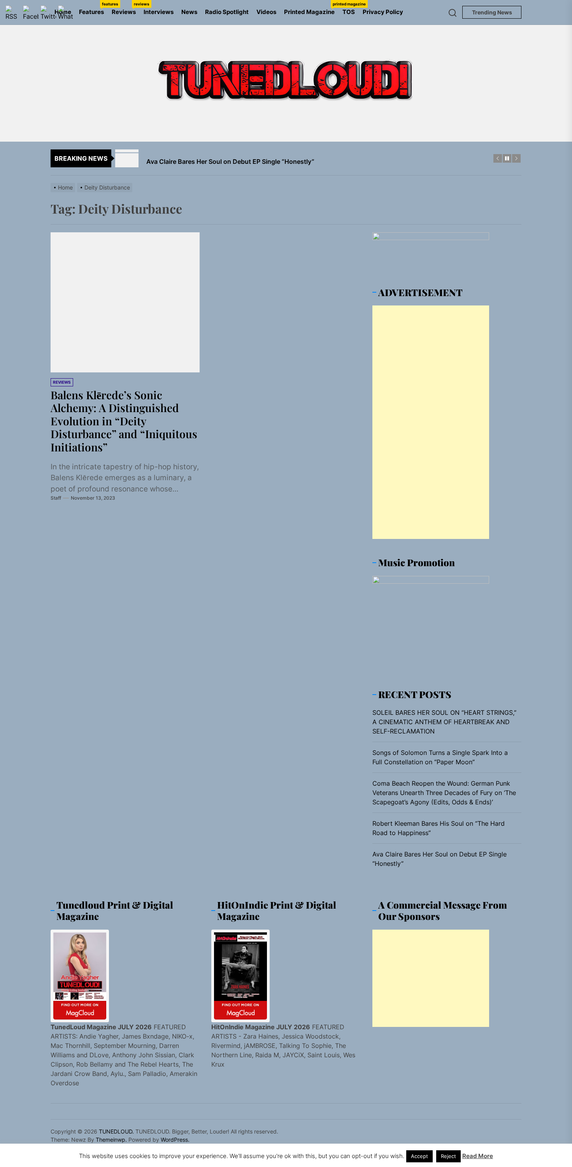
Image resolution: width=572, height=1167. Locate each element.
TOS (348, 12)
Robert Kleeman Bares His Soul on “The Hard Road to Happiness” (438, 828)
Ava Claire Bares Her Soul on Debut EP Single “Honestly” (439, 858)
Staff (56, 498)
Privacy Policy (383, 12)
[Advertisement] (430, 422)
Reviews (126, 9)
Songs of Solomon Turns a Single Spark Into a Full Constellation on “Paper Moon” (440, 757)
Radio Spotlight (227, 12)
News (189, 12)
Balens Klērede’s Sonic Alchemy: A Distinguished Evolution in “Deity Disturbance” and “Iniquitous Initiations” (124, 421)
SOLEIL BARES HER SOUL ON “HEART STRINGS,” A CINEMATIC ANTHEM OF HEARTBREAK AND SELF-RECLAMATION (444, 722)
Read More (477, 1156)
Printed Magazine (311, 9)
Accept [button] (419, 1156)
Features (93, 9)
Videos (266, 12)
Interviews (159, 12)
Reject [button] (448, 1156)
